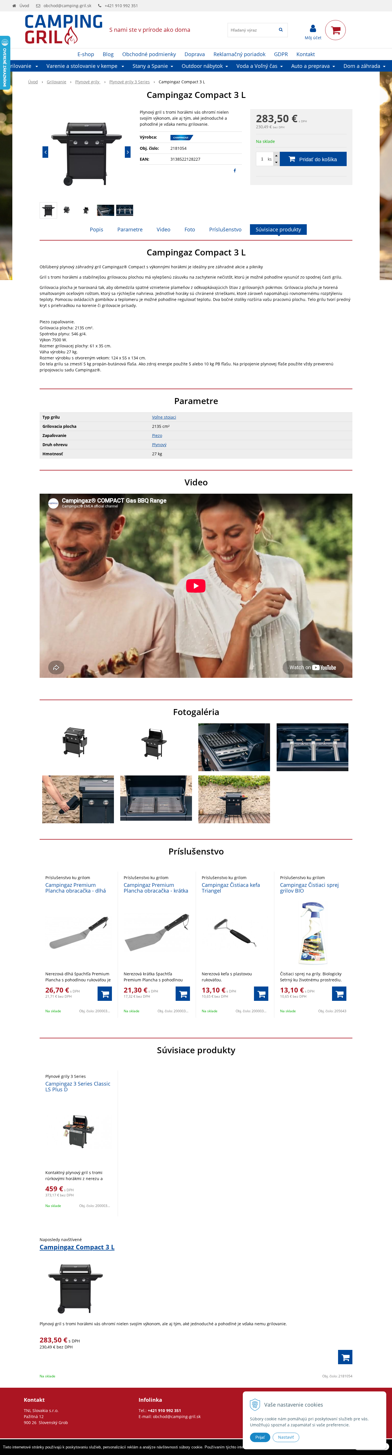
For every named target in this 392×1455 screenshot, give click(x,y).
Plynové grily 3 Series (129, 81)
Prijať (260, 1437)
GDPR (281, 54)
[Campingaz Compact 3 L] (86, 152)
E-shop (85, 54)
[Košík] (335, 30)
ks (270, 159)
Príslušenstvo (225, 229)
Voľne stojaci (164, 417)
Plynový (159, 444)
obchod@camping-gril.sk (67, 5)
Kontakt (305, 54)
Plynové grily (87, 81)
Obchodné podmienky (149, 54)
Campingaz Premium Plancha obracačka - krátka (156, 887)
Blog (108, 54)
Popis (96, 229)
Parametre (130, 229)
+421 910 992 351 (121, 5)
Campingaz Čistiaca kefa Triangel (231, 887)
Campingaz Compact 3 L (77, 1247)
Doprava (195, 54)
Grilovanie (56, 81)
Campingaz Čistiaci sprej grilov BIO (309, 887)
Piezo (157, 435)
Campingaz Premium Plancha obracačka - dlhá (75, 887)
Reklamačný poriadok (239, 54)
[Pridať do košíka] (105, 994)
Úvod (24, 5)
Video (163, 229)
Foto (190, 229)
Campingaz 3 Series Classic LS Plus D (77, 1086)
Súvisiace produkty (278, 229)
